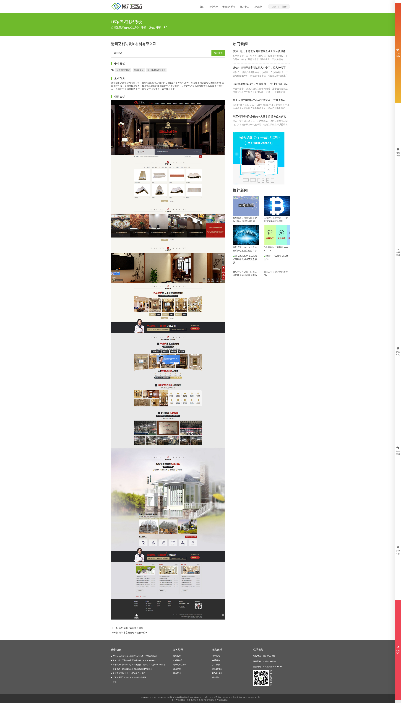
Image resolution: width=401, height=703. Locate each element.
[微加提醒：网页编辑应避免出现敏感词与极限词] (246, 205)
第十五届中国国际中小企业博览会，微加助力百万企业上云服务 (261, 100)
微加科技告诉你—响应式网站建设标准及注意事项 (245, 273)
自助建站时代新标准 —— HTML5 (276, 249)
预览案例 (218, 53)
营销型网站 (138, 70)
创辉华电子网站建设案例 (131, 628)
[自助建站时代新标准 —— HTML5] (277, 235)
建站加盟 (213, 697)
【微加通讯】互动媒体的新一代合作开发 (130, 677)
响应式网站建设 (123, 70)
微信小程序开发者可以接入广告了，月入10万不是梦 (261, 67)
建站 (228, 697)
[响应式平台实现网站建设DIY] (277, 257)
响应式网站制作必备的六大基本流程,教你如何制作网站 (261, 116)
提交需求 (216, 677)
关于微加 (216, 656)
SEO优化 (177, 669)
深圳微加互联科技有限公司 (178, 697)
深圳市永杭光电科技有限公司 (133, 632)
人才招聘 (216, 665)
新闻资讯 (258, 6)
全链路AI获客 (228, 6)
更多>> (116, 682)
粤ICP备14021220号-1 (199, 697)
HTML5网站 (217, 673)
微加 (225, 697)
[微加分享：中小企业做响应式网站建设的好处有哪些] (246, 235)
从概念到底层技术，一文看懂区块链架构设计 (276, 220)
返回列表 (118, 53)
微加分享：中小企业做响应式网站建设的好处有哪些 (245, 249)
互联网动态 (177, 660)
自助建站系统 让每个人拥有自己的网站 (129, 673)
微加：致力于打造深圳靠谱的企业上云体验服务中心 (261, 51)
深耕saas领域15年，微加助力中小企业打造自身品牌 (261, 84)
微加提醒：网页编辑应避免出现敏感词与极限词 (245, 220)
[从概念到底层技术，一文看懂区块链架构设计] (277, 205)
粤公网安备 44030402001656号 (246, 697)
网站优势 (213, 6)
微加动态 (177, 656)
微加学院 (244, 6)
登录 (273, 6)
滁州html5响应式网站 (156, 70)
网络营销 (177, 673)
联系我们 (216, 660)
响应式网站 (217, 669)
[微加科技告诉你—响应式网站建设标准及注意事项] (246, 259)
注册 (284, 6)
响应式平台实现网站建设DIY (276, 273)
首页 (202, 6)
